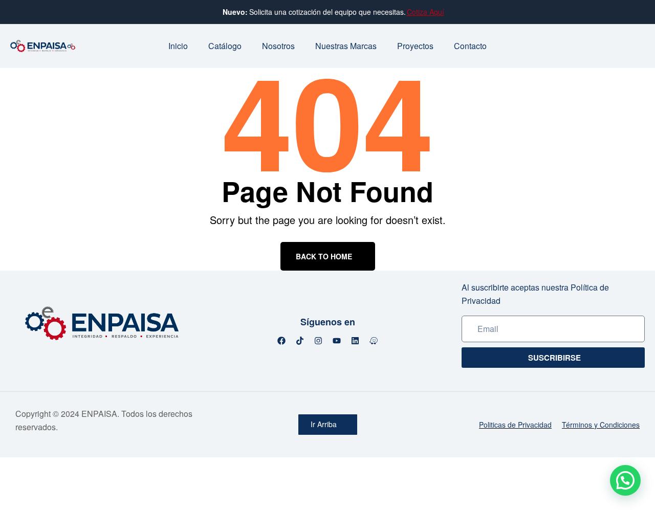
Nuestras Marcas (346, 46)
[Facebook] (281, 341)
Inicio (178, 46)
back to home (324, 256)
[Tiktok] (300, 341)
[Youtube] (337, 341)
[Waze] (373, 341)
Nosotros (278, 46)
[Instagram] (318, 341)
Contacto (470, 46)
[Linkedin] (355, 341)
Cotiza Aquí (425, 12)
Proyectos (415, 46)
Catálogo (225, 46)
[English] (625, 44)
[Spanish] (638, 44)
